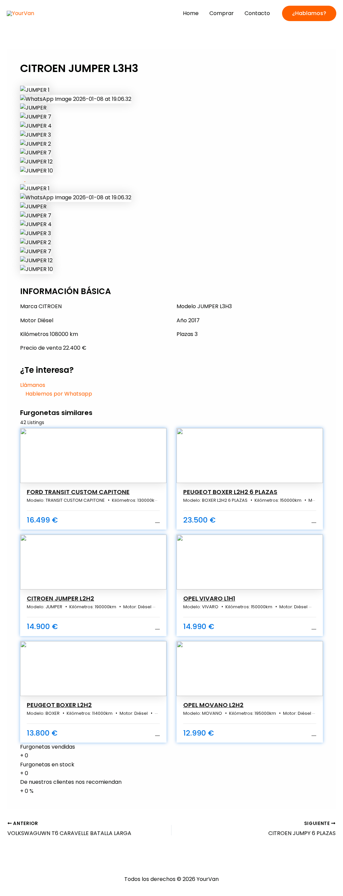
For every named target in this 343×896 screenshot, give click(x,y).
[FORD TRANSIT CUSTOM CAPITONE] (93, 455)
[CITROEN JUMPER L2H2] (93, 562)
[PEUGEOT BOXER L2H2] (93, 668)
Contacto (257, 13)
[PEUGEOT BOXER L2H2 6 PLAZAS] (250, 455)
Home (191, 13)
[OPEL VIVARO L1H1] (250, 562)
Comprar (221, 13)
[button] (309, 13)
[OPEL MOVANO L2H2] (250, 668)
